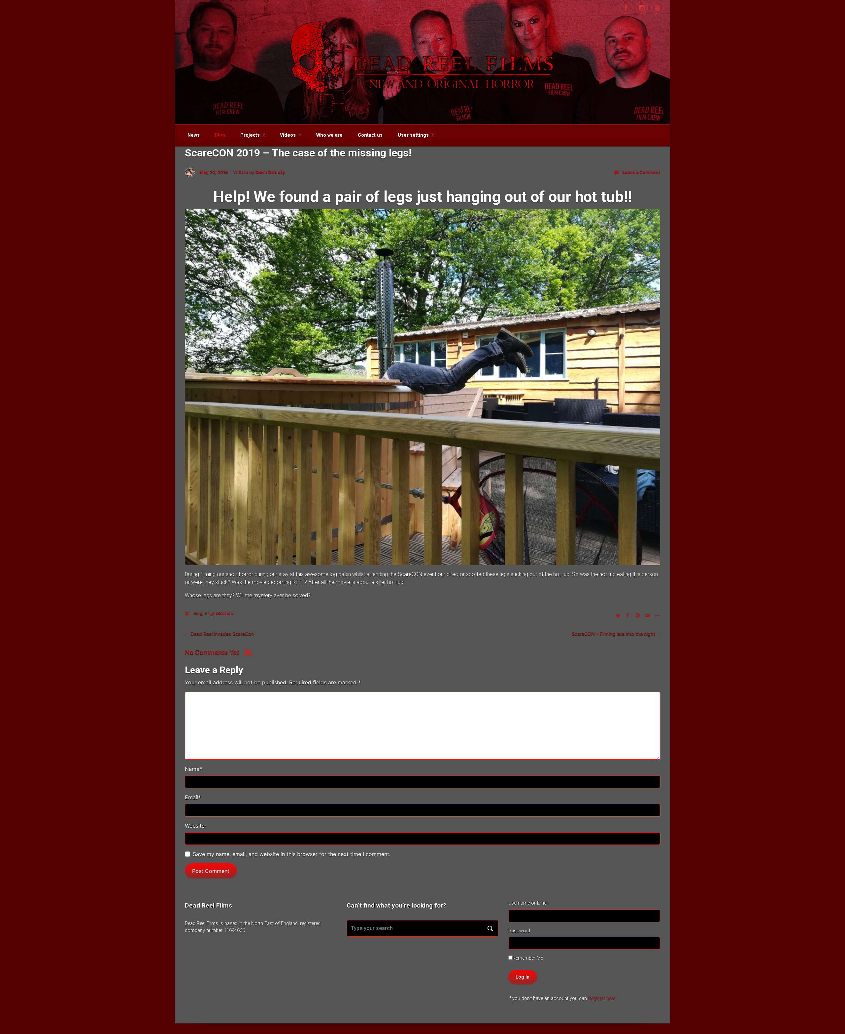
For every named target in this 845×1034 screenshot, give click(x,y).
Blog (220, 135)
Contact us (370, 135)
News (193, 135)
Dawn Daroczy (270, 172)
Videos (288, 135)
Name (193, 769)
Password (519, 931)
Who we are (329, 135)
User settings (413, 135)
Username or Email (528, 903)
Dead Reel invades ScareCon (222, 634)
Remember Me (528, 958)
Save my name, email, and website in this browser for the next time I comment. (291, 854)
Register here (601, 998)
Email (193, 797)
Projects (250, 135)
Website (195, 825)
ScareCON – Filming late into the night (613, 634)
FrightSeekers (219, 613)
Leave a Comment (641, 172)
